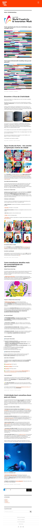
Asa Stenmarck (13, 371)
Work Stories (7, 502)
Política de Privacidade (21, 517)
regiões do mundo (22, 434)
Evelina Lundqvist (8, 366)
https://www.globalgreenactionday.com (23, 386)
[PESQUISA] (31, 512)
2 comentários (16, 91)
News (12, 91)
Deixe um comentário (17, 140)
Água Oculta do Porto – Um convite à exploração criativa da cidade (17, 146)
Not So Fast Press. (7, 218)
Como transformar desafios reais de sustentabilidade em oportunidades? (17, 264)
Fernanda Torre (8, 364)
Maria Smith (12, 370)
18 (11, 489)
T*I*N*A (6, 215)
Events (10, 91)
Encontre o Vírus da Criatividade (16, 96)
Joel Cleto (7, 207)
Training (6, 501)
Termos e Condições (21, 519)
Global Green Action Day (10, 301)
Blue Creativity (7, 179)
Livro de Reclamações (21, 521)
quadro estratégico (7, 429)
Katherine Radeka (18, 370)
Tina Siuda (7, 217)
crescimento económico (9, 418)
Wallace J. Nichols (7, 423)
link (19, 255)
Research (6, 500)
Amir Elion (7, 368)
